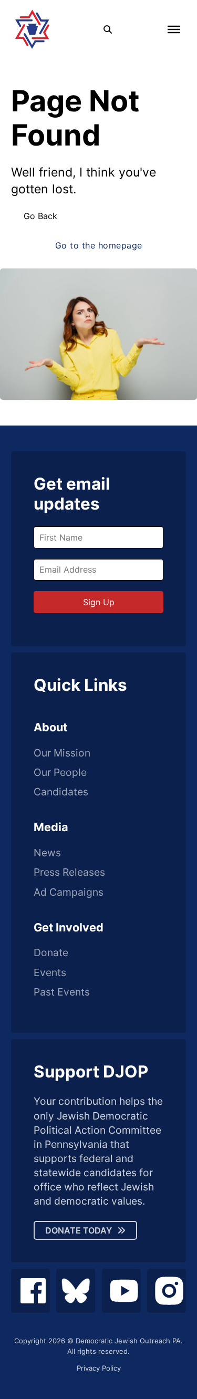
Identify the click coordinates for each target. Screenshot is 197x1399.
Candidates (61, 791)
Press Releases (69, 872)
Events (50, 972)
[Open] (174, 29)
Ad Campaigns (68, 892)
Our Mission (62, 753)
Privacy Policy (99, 1368)
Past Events (62, 992)
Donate (51, 952)
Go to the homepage (98, 245)
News (47, 852)
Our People (60, 772)
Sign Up (99, 602)
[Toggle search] (107, 29)
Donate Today (78, 1230)
